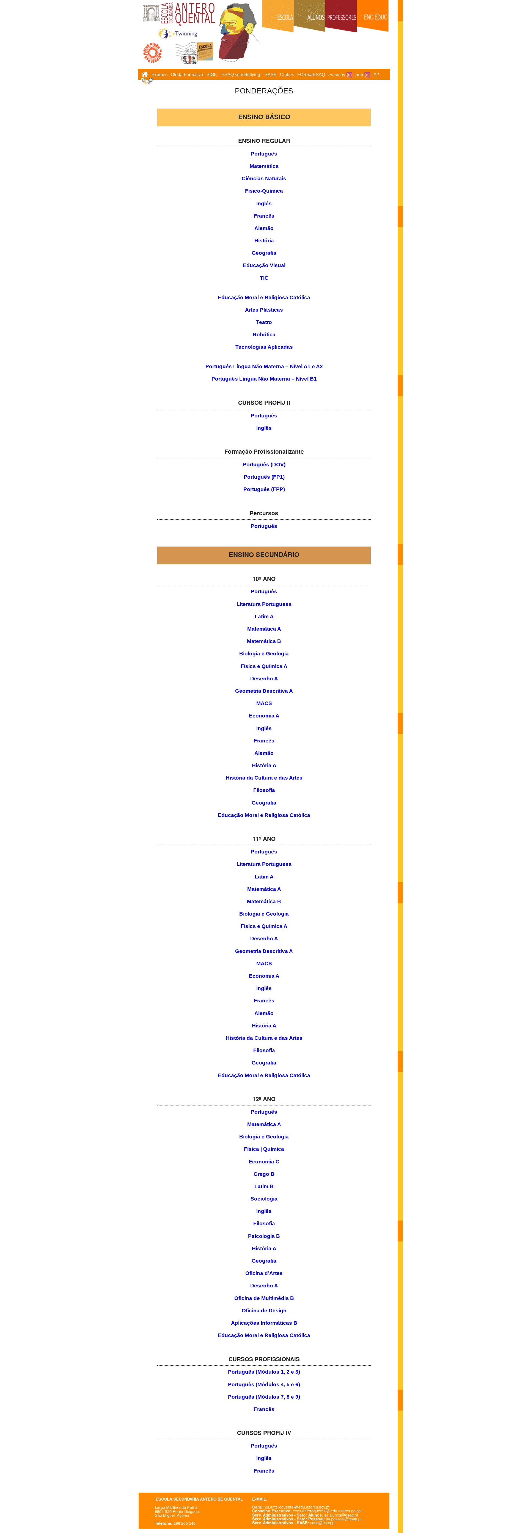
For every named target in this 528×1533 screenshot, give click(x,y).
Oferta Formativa (187, 75)
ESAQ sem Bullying (240, 75)
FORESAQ (311, 75)
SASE (271, 75)
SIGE (212, 75)
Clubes (287, 75)
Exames (159, 75)
